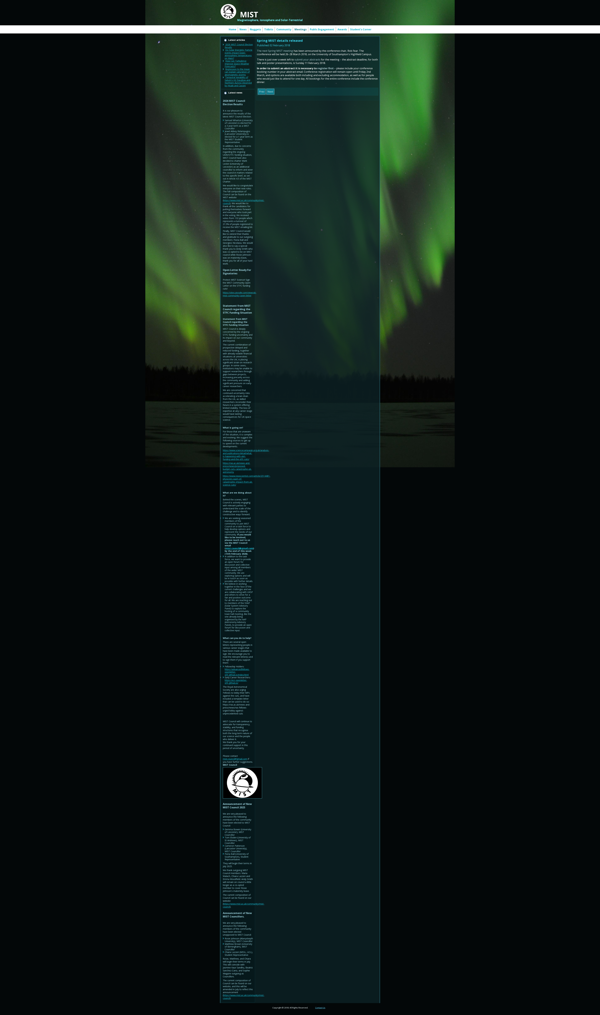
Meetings (301, 29)
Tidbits (268, 29)
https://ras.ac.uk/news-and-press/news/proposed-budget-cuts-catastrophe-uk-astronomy (237, 467)
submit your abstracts (307, 59)
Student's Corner (360, 29)
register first (325, 68)
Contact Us (320, 1007)
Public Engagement (322, 29)
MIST (249, 14)
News (243, 29)
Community (283, 29)
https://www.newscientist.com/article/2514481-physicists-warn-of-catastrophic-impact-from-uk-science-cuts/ (246, 480)
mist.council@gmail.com (239, 548)
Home (232, 29)
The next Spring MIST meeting (275, 51)
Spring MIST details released (280, 40)
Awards (342, 29)
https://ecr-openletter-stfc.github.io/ (236, 682)
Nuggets (255, 29)
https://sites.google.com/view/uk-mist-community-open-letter (239, 294)
